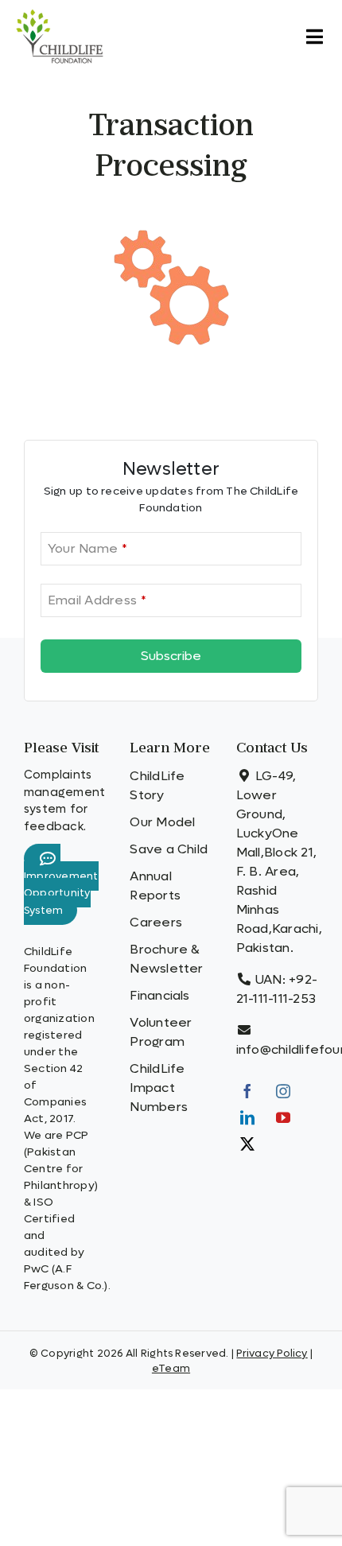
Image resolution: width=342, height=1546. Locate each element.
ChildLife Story (157, 785)
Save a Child (169, 849)
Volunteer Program (161, 1032)
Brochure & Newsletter (166, 959)
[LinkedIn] (247, 1117)
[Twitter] (247, 1143)
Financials (159, 995)
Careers (156, 922)
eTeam (171, 1368)
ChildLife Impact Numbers (159, 1087)
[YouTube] (283, 1117)
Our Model (162, 822)
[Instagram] (283, 1091)
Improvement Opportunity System (61, 893)
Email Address (97, 600)
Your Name (87, 548)
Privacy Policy (271, 1353)
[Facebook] (247, 1091)
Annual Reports (155, 885)
